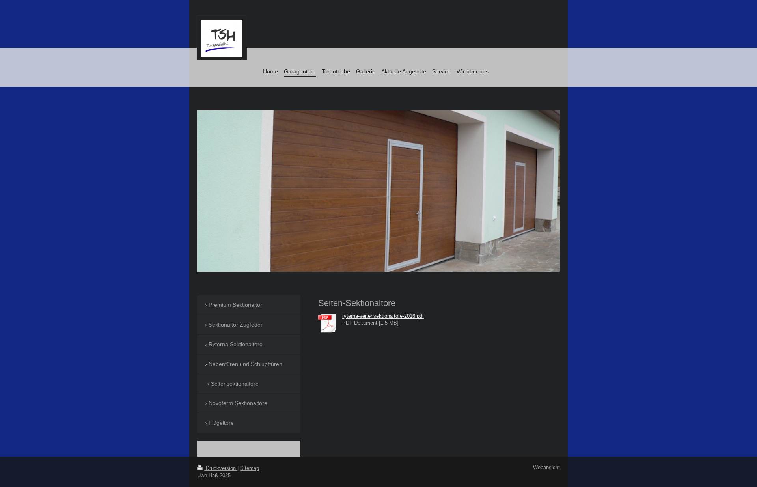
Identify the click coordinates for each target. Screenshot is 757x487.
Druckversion (220, 468)
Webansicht (546, 467)
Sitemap (249, 468)
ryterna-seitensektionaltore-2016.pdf (383, 316)
